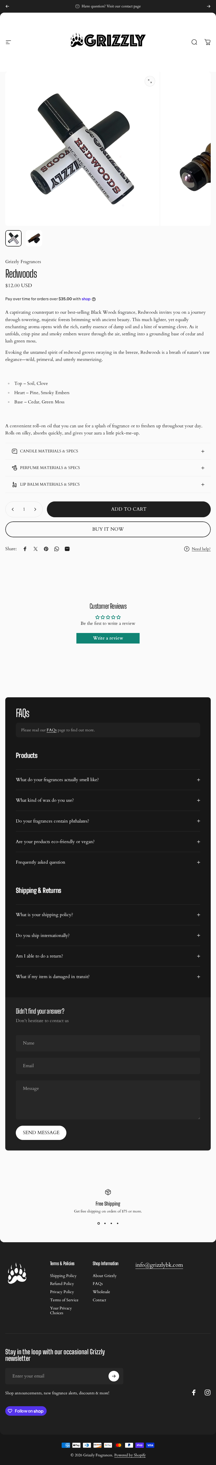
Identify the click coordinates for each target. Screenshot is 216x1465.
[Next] (208, 6)
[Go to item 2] (34, 238)
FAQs (52, 730)
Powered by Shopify (130, 1455)
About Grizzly (105, 1275)
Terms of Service (64, 1300)
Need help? (201, 549)
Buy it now (108, 529)
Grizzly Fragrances (23, 262)
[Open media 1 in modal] (150, 81)
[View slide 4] (117, 1223)
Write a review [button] (108, 638)
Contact (99, 1300)
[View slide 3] (111, 1223)
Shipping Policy (63, 1275)
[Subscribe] (114, 1376)
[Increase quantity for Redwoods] (36, 509)
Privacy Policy (62, 1291)
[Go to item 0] (13, 238)
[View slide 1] (98, 1223)
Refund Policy (62, 1283)
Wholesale (101, 1291)
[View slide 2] (105, 1223)
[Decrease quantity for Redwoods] (12, 509)
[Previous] (7, 6)
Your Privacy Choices (61, 1311)
